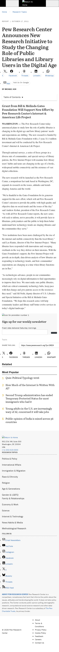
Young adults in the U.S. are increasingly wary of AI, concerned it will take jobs (29, 410)
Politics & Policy (9, 458)
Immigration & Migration (13, 470)
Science (5, 510)
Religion (6, 482)
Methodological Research (14, 528)
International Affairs (11, 464)
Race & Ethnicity (10, 476)
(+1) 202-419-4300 (10, 450)
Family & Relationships (13, 498)
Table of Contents (12, 97)
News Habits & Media (12, 522)
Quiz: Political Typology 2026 (22, 378)
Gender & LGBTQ (10, 494)
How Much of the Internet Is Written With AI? (30, 386)
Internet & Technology (12, 516)
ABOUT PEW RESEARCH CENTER (15, 594)
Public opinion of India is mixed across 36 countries (29, 420)
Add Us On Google (21, 82)
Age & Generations (11, 488)
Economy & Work (10, 504)
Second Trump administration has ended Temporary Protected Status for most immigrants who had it (29, 398)
